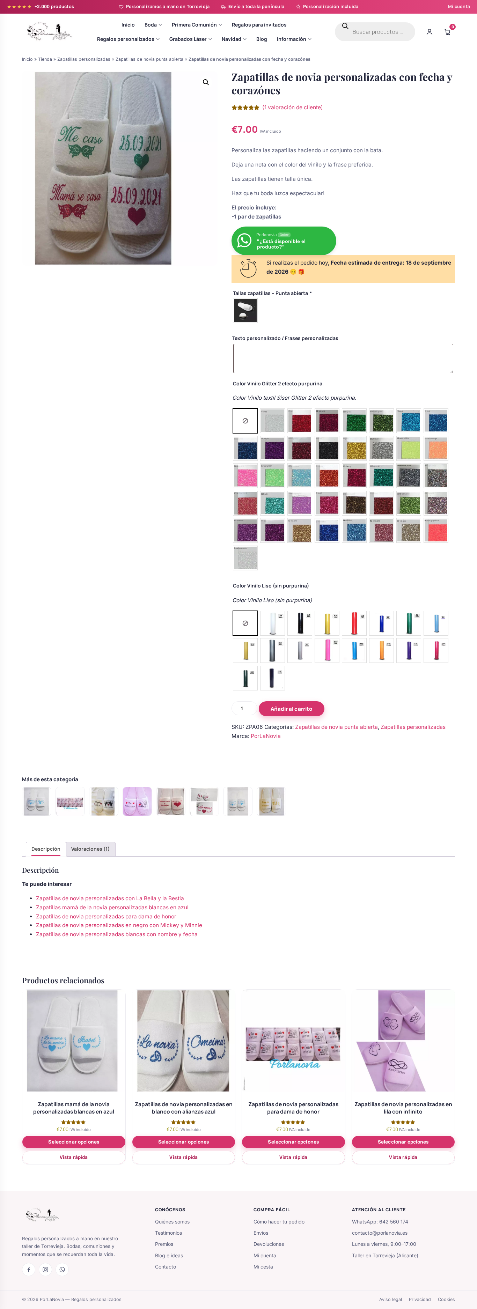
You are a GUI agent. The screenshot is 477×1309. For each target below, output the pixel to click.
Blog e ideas (169, 1255)
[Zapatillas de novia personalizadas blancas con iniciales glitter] (204, 801)
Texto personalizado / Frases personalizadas (285, 338)
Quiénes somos (172, 1222)
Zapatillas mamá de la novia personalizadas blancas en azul (112, 907)
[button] (206, 82)
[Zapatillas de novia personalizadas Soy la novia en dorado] (271, 801)
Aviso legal (390, 1299)
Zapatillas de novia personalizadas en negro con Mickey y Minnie (119, 925)
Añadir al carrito (292, 708)
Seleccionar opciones (73, 1142)
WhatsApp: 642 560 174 (380, 1222)
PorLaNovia (266, 736)
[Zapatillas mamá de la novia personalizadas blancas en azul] (36, 801)
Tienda (45, 59)
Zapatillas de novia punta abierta (149, 59)
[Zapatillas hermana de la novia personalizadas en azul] (237, 801)
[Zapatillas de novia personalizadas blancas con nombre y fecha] (137, 801)
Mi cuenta (459, 6)
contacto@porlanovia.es (380, 1233)
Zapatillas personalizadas (83, 59)
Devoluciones (269, 1244)
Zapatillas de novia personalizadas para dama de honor (106, 916)
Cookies (446, 1299)
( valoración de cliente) (292, 107)
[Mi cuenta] (429, 31)
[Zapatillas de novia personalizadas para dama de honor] (70, 801)
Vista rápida (74, 1157)
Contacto (165, 1267)
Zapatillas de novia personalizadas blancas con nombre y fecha (117, 934)
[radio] (245, 310)
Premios (164, 1244)
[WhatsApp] (62, 1269)
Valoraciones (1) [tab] (90, 848)
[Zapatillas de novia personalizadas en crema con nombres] (170, 801)
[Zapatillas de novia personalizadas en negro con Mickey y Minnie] (103, 801)
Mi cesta (263, 1267)
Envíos (261, 1233)
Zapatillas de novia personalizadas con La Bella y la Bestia (110, 898)
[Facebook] (28, 1269)
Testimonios (168, 1233)
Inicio (27, 59)
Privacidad (420, 1299)
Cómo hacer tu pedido (279, 1222)
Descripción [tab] (45, 848)
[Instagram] (45, 1269)
